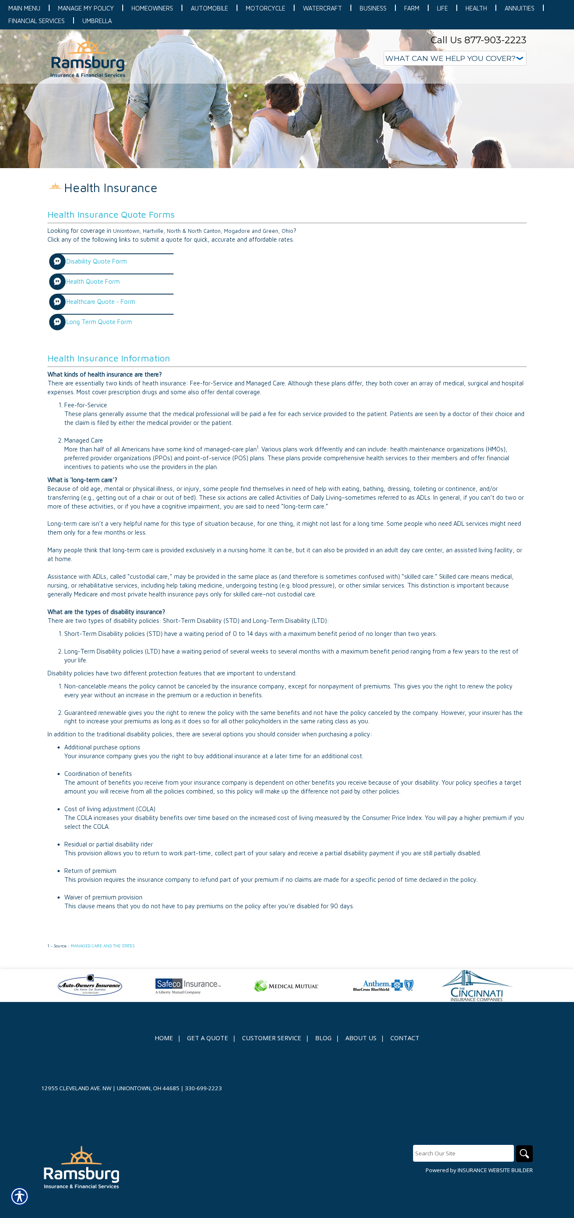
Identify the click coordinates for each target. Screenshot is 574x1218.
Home (164, 1037)
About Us (361, 1037)
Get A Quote (207, 1037)
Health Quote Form (93, 281)
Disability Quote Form (96, 261)
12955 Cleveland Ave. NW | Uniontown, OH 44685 (110, 1088)
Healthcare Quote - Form (100, 301)
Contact (404, 1037)
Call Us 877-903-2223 (479, 40)
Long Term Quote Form (99, 321)
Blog (323, 1037)
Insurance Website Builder (495, 1170)
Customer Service (271, 1037)
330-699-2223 (203, 1088)
